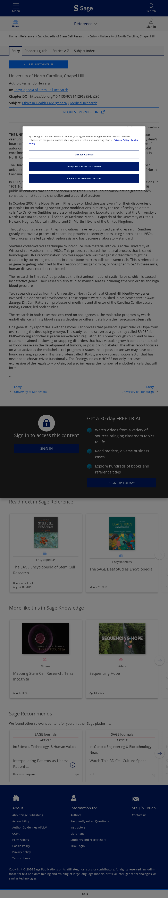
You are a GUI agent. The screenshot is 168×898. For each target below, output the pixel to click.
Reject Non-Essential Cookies (84, 178)
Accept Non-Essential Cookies (84, 166)
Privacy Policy (122, 139)
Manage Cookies (84, 154)
